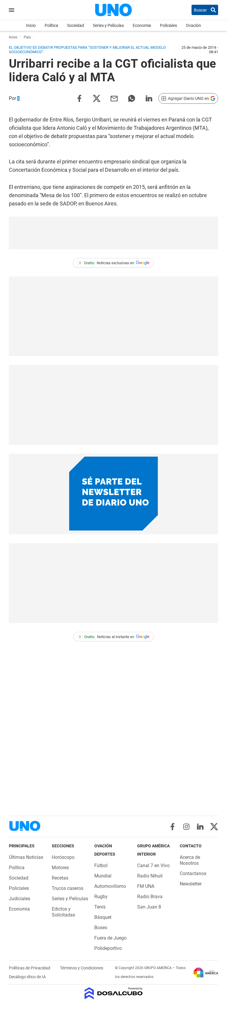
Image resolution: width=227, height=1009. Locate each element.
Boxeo (100, 927)
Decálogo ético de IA (27, 976)
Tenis (100, 907)
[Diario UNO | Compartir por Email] (114, 98)
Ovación (193, 25)
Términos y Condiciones (81, 968)
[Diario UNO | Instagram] (186, 826)
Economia (142, 25)
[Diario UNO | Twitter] (214, 826)
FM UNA (145, 886)
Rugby (101, 896)
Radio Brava (150, 896)
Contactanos (193, 873)
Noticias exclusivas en (106, 263)
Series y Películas (108, 25)
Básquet (102, 917)
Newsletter (191, 884)
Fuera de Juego (110, 938)
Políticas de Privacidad (30, 968)
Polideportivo (108, 948)
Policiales (168, 25)
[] (18, 98)
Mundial (102, 876)
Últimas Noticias (26, 857)
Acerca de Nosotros (190, 860)
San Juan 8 (149, 907)
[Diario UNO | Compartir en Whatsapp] (131, 98)
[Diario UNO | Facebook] (172, 826)
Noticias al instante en (106, 637)
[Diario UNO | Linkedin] (200, 826)
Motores (60, 867)
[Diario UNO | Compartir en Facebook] (79, 98)
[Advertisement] (113, 233)
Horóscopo (63, 857)
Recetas (60, 878)
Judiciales (19, 898)
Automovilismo (110, 886)
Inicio (31, 25)
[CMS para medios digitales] (114, 993)
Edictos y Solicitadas (63, 912)
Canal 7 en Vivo (153, 865)
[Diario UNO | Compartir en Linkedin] (149, 98)
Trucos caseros (67, 888)
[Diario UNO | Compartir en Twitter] (96, 98)
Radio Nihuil (150, 876)
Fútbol (101, 865)
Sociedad (75, 25)
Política (51, 25)
